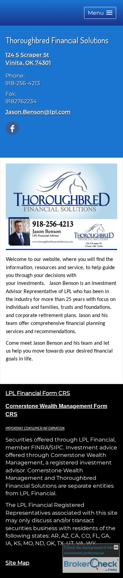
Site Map (17, 563)
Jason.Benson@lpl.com (38, 112)
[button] (100, 13)
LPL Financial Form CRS (37, 393)
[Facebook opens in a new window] (12, 127)
